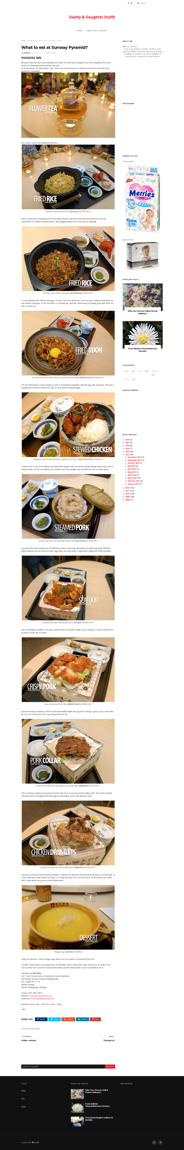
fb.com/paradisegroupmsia (42, 998)
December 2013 (134, 457)
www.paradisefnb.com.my (40, 995)
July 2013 (131, 466)
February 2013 (134, 481)
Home (79, 31)
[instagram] (154, 1142)
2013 (127, 454)
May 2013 (132, 472)
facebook (110, 1066)
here (76, 221)
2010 (127, 493)
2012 (127, 488)
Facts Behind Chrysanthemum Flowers (142, 349)
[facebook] (160, 1142)
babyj (127, 371)
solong (154, 371)
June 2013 (132, 469)
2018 (127, 439)
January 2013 (133, 484)
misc (139, 371)
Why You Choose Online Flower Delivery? (143, 312)
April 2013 (132, 475)
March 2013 (133, 478)
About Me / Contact (97, 31)
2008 (127, 499)
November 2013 (134, 460)
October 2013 (133, 463)
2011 (127, 491)
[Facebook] (128, 3)
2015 (127, 448)
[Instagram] (131, 3)
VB (38, 1142)
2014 (127, 451)
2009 (127, 496)
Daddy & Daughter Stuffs (92, 17)
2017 (127, 442)
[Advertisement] (68, 1055)
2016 (127, 445)
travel (127, 379)
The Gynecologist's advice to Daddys (99, 1118)
